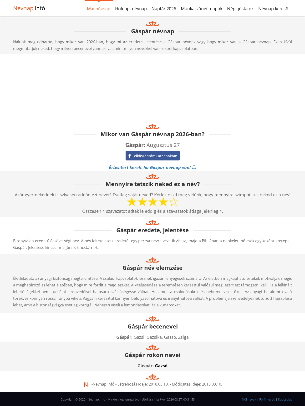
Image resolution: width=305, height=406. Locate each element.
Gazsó (161, 365)
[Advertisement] (152, 87)
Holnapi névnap (131, 8)
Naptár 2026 (164, 8)
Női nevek (249, 399)
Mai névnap (98, 8)
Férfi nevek (267, 399)
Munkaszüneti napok (201, 8)
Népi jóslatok (240, 8)
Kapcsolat (285, 399)
